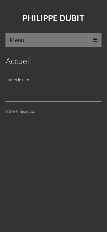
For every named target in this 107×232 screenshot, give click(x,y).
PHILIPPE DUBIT (53, 18)
